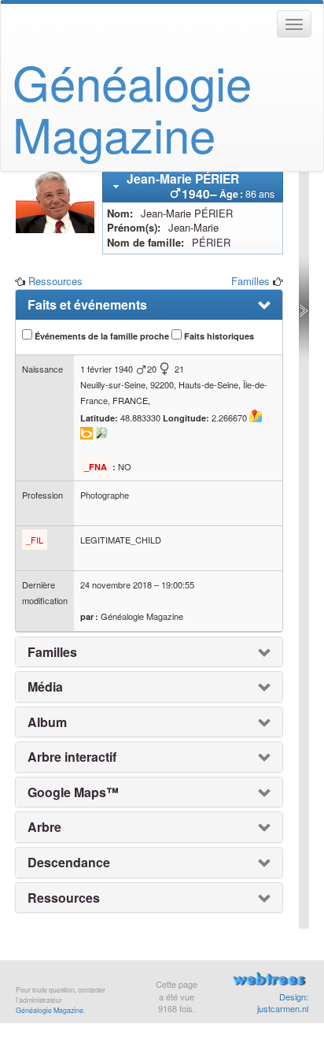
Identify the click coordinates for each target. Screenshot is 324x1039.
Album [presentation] (47, 722)
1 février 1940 (106, 368)
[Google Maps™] (255, 416)
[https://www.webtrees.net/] (269, 981)
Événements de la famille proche (100, 336)
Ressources (55, 280)
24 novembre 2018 (116, 584)
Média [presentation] (45, 687)
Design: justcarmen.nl (282, 1002)
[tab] (192, 186)
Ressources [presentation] (64, 898)
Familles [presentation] (52, 652)
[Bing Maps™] (86, 433)
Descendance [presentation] (69, 862)
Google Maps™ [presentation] (73, 792)
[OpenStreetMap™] (101, 433)
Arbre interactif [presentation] (72, 757)
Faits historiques (218, 336)
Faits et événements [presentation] (87, 305)
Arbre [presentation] (44, 827)
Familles (250, 280)
